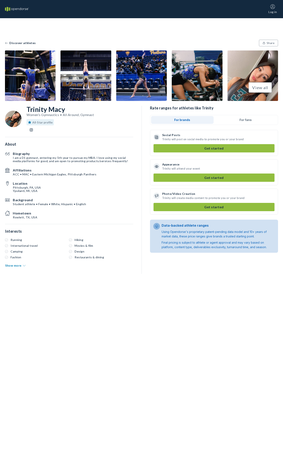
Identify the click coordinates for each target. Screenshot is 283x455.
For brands (182, 120)
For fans (245, 120)
